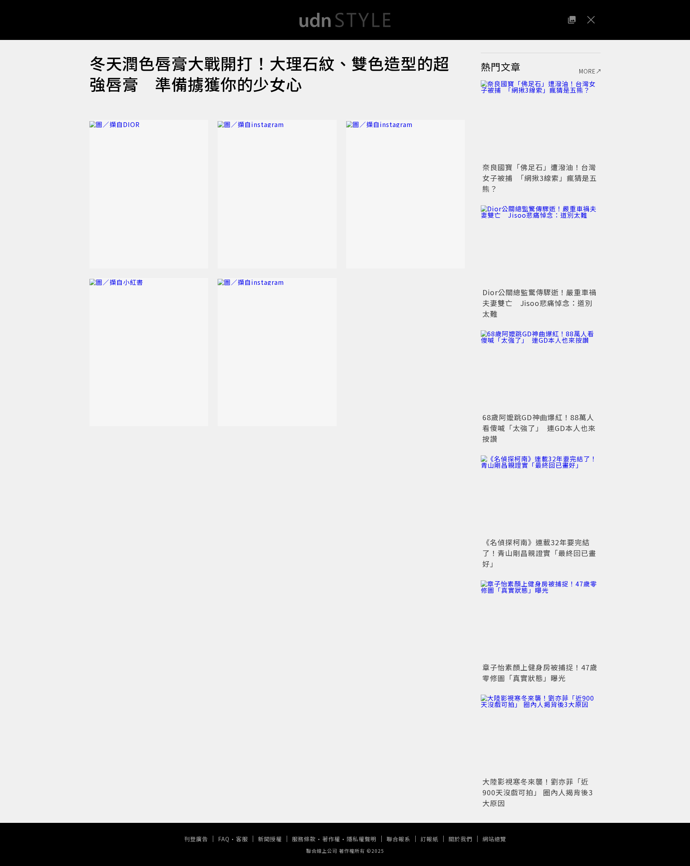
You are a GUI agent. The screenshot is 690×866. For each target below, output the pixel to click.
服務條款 (304, 839)
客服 (242, 839)
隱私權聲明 (362, 839)
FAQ (224, 839)
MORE (587, 71)
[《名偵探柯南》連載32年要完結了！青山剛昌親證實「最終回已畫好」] (541, 495)
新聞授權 (270, 839)
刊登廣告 (196, 839)
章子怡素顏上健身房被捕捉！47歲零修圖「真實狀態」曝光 (539, 672)
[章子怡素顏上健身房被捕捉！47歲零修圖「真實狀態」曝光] (541, 620)
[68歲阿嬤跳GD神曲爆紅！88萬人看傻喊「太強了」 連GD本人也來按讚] (541, 370)
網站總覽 (494, 839)
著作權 (331, 839)
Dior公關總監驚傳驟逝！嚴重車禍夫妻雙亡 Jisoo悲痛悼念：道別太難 (539, 303)
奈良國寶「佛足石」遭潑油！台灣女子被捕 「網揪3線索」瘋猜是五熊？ (539, 178)
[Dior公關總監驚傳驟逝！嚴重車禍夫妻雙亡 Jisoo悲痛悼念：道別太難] (541, 245)
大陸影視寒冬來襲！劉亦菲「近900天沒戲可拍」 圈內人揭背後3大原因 (537, 792)
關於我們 (460, 839)
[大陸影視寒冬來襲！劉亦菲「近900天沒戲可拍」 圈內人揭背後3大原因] (541, 735)
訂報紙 (429, 839)
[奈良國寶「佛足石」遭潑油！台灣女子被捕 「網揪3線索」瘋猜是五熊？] (541, 120)
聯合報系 (398, 839)
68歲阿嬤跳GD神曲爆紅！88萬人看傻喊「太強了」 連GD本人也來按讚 (539, 428)
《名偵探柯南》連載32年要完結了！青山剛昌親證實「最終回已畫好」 (539, 553)
